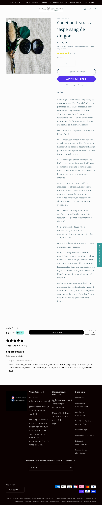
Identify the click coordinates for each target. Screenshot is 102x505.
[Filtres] (87, 332)
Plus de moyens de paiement (76, 85)
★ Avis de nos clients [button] (99, 255)
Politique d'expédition (84, 435)
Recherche (79, 397)
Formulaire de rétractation (81, 451)
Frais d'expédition (75, 46)
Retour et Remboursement (82, 442)
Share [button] (62, 92)
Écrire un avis (56, 332)
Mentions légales (82, 430)
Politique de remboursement (65, 498)
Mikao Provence (17, 498)
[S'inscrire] (70, 467)
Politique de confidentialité (81, 404)
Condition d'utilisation (80, 413)
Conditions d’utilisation (23, 501)
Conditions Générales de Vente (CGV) (84, 422)
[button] (5, 9)
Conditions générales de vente (72, 501)
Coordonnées (54, 501)
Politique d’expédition (40, 501)
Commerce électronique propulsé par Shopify (38, 498)
